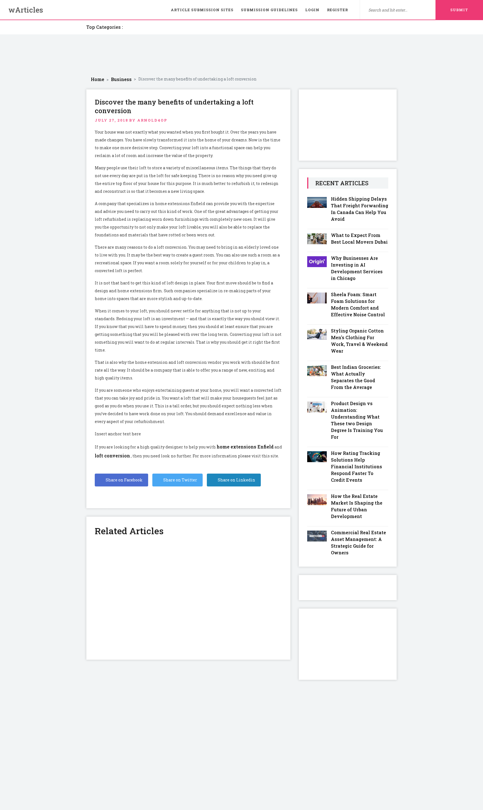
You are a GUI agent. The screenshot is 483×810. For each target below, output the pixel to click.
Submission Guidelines (269, 9)
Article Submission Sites (202, 9)
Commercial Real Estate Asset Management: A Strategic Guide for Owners (358, 542)
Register (337, 9)
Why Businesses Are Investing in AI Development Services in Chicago (357, 268)
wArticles (25, 10)
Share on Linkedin (236, 480)
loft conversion (112, 456)
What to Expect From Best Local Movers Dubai (359, 238)
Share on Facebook (124, 480)
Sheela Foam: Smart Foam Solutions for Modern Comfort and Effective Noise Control (358, 304)
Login (312, 9)
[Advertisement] (241, 55)
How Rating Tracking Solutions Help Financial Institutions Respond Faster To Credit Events (356, 466)
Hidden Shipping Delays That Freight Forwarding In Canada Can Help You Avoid (359, 209)
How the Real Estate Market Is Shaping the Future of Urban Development (356, 506)
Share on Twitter (179, 480)
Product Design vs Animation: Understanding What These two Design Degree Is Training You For (357, 420)
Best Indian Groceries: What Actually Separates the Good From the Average (356, 377)
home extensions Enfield (245, 447)
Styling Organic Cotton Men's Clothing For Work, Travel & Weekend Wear (359, 341)
